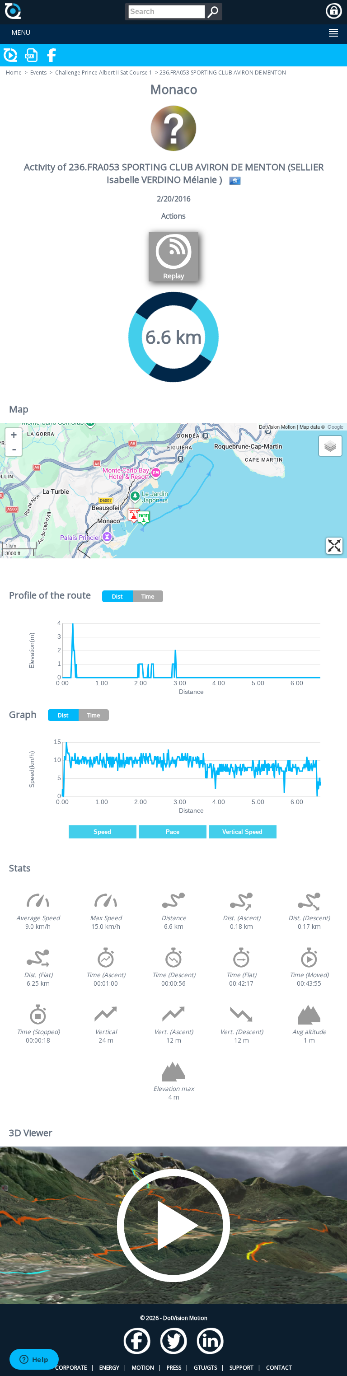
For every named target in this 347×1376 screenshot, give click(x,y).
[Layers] (330, 446)
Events (38, 72)
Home (14, 72)
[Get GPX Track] (31, 55)
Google (335, 426)
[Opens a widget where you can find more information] (34, 1360)
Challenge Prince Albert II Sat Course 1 (103, 72)
